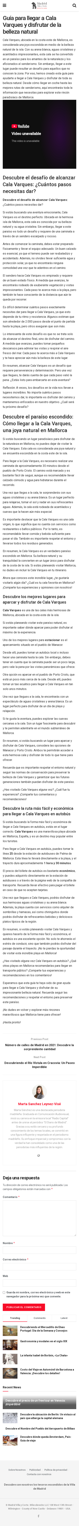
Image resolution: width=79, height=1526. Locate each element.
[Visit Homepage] (39, 5)
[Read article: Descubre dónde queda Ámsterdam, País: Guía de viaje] (10, 1440)
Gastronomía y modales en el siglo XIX (43, 1341)
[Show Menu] (4, 5)
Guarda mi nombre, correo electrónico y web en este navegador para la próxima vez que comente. (38, 1294)
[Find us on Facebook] (38, 1516)
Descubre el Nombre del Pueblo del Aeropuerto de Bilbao (40, 1428)
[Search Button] (74, 5)
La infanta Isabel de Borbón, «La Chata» (44, 1355)
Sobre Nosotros (17, 1469)
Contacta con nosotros (39, 1474)
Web (5, 1276)
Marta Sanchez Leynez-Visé (39, 1104)
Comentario (11, 1197)
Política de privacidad (55, 1469)
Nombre (9, 1243)
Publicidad (35, 1469)
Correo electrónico (16, 1259)
